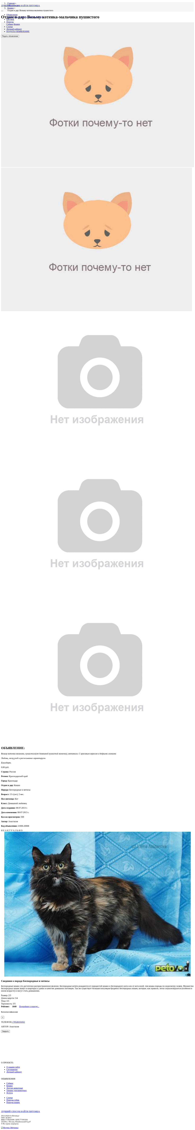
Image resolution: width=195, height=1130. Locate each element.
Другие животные (28, 17)
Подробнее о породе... (29, 1006)
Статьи (9, 27)
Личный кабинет (14, 29)
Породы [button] (10, 22)
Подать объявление (10, 36)
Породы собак (12, 1100)
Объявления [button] (11, 15)
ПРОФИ (10, 19)
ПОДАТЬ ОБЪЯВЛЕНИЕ (17, 31)
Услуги (40, 17)
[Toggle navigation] (2, 10)
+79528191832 (18, 1022)
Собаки (9, 17)
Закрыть (5, 1031)
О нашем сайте (13, 1067)
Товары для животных (16, 1090)
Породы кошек (13, 1102)
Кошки (17, 17)
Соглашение (12, 1069)
